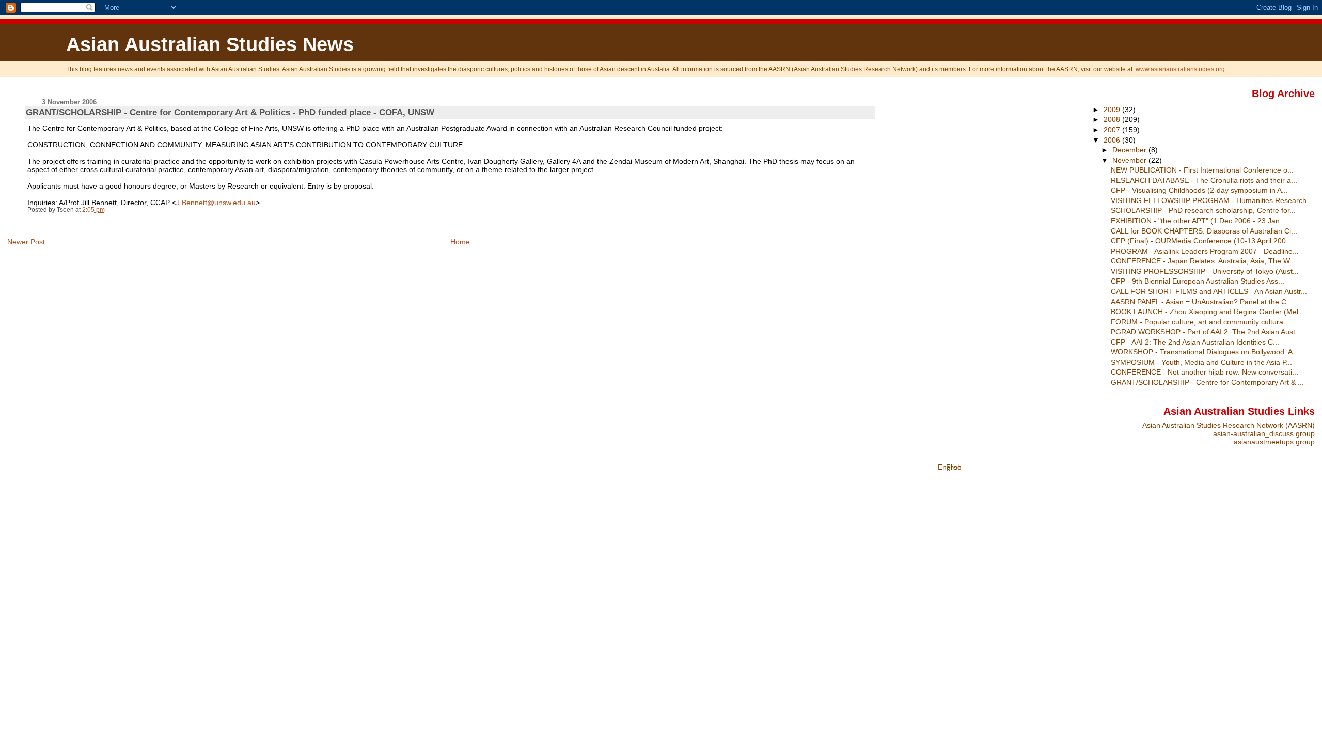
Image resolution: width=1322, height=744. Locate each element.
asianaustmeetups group (1274, 442)
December (1130, 150)
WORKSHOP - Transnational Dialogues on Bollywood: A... (1205, 352)
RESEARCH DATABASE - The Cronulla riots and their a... (1204, 180)
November (1130, 160)
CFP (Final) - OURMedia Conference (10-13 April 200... (1201, 241)
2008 (1113, 119)
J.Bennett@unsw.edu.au (216, 202)
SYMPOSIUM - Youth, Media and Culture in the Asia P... (1201, 362)
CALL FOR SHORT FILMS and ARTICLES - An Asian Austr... (1209, 291)
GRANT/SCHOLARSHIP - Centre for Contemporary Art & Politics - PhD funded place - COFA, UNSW (230, 112)
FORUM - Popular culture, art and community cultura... (1200, 322)
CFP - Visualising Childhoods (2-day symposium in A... (1199, 190)
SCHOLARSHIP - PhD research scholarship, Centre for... (1203, 210)
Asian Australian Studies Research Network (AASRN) (1228, 425)
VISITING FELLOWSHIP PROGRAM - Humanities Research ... (1213, 200)
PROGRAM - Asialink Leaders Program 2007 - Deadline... (1205, 251)
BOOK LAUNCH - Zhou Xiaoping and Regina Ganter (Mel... (1207, 311)
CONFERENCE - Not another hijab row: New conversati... (1204, 372)
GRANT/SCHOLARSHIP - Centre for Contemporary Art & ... (1207, 382)
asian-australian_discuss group (1264, 433)
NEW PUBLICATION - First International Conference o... (1202, 170)
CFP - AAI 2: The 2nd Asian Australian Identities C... (1195, 342)
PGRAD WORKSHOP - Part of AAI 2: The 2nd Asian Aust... (1206, 332)
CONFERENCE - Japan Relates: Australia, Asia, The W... (1203, 261)
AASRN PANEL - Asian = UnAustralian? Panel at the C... (1202, 302)
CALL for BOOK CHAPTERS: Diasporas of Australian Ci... (1204, 231)
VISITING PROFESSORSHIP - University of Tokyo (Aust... (1205, 271)
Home (460, 242)
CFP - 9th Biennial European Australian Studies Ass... (1197, 281)
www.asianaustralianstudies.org (1180, 69)
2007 (1113, 130)
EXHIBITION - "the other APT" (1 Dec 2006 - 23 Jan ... (1199, 220)
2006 (1113, 140)
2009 (1113, 109)
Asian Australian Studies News (210, 44)
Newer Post (26, 242)
